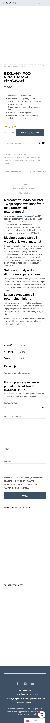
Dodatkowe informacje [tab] (25, 189)
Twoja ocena (11, 403)
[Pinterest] (44, 143)
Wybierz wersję (20, 535)
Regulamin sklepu (25, 702)
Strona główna (10, 65)
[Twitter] (40, 143)
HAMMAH (7, 163)
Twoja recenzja (12, 416)
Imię (6, 449)
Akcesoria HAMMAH (35, 65)
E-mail (7, 462)
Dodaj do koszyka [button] (8, 540)
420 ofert (16, 157)
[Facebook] (35, 143)
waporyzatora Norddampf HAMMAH (27, 216)
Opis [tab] (25, 184)
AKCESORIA (22, 65)
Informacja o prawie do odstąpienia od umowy (25, 698)
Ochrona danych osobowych (25, 694)
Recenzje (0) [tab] (25, 193)
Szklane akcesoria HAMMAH (14, 67)
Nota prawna (25, 690)
